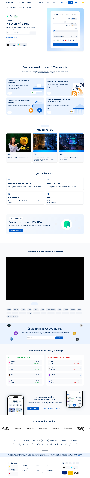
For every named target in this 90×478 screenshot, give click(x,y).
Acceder (71, 2)
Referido (37, 465)
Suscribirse (59, 337)
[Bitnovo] (10, 2)
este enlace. (78, 455)
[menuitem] (21, 2)
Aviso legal (24, 470)
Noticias (49, 468)
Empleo (37, 470)
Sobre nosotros (39, 468)
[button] (83, 2)
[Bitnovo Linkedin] (70, 463)
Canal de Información (52, 473)
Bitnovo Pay (24, 465)
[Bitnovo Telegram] (77, 463)
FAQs (48, 465)
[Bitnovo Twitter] (66, 463)
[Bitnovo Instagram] (63, 463)
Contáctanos (50, 470)
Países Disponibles (40, 473)
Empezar (33, 32)
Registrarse (64, 2)
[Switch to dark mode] (80, 2)
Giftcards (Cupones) (26, 468)
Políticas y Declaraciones (27, 473)
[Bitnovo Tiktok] (74, 463)
